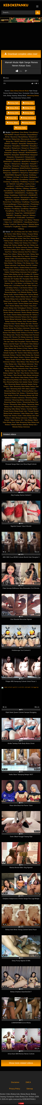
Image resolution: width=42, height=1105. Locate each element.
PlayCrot (26, 206)
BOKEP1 (7, 143)
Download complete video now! (22, 54)
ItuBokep (33, 188)
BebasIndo (7, 139)
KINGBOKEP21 (20, 193)
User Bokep (28, 220)
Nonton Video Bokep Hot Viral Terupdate (18, 346)
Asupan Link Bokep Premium (27, 236)
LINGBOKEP (32, 195)
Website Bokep (34, 224)
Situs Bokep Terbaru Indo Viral (26, 366)
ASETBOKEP (8, 134)
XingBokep (16, 226)
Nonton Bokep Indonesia (12, 312)
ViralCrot (13, 224)
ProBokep (7, 208)
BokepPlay (7, 166)
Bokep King (31, 141)
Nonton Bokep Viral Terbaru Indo (26, 326)
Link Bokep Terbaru (12, 288)
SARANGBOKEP (29, 213)
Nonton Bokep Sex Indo (24, 323)
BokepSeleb (25, 166)
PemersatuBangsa (10, 204)
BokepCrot (25, 148)
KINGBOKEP (9, 193)
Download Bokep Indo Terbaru (25, 258)
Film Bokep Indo (28, 263)
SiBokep (32, 215)
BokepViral (24, 173)
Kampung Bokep (19, 191)
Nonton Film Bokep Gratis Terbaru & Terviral (18, 332)
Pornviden (33, 206)
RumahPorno (31, 211)
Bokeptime (6, 170)
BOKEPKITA (26, 161)
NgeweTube (9, 199)
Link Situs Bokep (27, 290)
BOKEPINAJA (24, 155)
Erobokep (7, 182)
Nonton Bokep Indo (20, 294)
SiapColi (25, 215)
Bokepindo (10, 157)
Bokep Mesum (29, 122)
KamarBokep (8, 191)
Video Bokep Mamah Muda (19, 91)
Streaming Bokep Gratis (12, 391)
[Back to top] (35, 1099)
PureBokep (16, 208)
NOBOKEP (24, 199)
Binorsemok (25, 139)
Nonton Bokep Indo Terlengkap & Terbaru (18, 308)
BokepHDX (32, 150)
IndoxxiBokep (9, 188)
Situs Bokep (21, 362)
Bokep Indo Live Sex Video (24, 240)
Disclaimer (15, 1082)
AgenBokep (15, 132)
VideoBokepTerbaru (30, 222)
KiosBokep (30, 193)
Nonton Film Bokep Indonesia (22, 337)
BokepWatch (33, 173)
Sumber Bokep (32, 409)
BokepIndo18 (29, 157)
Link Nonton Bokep (26, 288)
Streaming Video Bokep (18, 404)
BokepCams (16, 148)
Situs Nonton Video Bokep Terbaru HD (24, 377)
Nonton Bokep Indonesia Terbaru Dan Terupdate (20, 317)
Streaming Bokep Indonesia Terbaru (24, 400)
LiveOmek (16, 197)
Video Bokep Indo (27, 413)
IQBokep (26, 188)
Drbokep (15, 179)
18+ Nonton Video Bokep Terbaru (15, 234)
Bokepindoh (20, 159)
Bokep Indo (29, 103)
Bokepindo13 (19, 157)
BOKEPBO (25, 146)
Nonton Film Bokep (30, 330)
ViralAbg (6, 224)
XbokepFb (8, 226)
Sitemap (29, 1089)
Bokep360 (22, 143)
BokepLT (8, 164)
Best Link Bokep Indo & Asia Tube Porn (16, 238)
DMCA (28, 1082)
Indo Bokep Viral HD (24, 265)
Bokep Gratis (8, 240)
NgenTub (34, 197)
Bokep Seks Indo (23, 254)
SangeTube (19, 213)
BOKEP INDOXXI (20, 141)
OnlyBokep (26, 202)
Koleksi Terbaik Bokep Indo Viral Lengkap (24, 270)
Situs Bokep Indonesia (25, 364)
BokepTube (7, 173)
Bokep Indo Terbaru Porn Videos (26, 243)
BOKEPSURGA (25, 168)
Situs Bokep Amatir (32, 362)
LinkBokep (7, 197)
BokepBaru (16, 146)
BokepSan (15, 166)
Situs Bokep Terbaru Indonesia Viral (16, 368)
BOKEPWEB (9, 175)
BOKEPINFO (7, 161)
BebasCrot (32, 137)
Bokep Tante (29, 108)
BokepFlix (16, 150)
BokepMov (25, 164)
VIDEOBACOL (18, 222)
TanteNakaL (30, 217)
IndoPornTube (30, 184)
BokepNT (33, 164)
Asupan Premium (20, 134)
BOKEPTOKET (33, 170)
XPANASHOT (32, 226)
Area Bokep (24, 132)
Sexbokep (17, 215)
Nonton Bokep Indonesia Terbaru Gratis (17, 319)
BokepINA (15, 155)
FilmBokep (24, 182)
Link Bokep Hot (28, 283)
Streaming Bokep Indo (29, 391)
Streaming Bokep (33, 95)
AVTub (7, 137)
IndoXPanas (19, 186)
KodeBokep (14, 195)
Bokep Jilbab (14, 108)
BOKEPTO (15, 170)
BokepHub (8, 152)
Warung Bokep (22, 224)
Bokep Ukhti (14, 113)
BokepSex (33, 166)
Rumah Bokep (20, 211)
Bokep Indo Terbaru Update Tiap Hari (16, 245)
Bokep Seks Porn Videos (21, 256)
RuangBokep (9, 211)
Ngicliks (16, 199)
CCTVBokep (8, 177)
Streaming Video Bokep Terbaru (15, 409)
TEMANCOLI (7, 220)
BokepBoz (33, 146)
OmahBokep (16, 202)
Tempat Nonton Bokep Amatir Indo (15, 411)
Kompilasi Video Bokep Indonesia (20, 281)
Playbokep (17, 206)
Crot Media (24, 177)
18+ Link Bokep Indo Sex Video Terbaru (24, 232)
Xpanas (24, 226)
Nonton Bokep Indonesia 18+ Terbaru (25, 315)
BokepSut (35, 168)
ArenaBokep (33, 132)
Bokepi (15, 152)
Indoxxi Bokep (29, 186)
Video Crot (8, 222)
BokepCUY (34, 148)
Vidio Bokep (28, 420)
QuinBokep (24, 208)
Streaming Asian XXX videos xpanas (22, 389)
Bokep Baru (35, 238)
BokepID (22, 152)
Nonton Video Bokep (31, 344)
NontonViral (7, 202)
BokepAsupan (32, 143)
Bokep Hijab (14, 103)
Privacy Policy (14, 1089)
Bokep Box (9, 141)
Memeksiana (25, 197)
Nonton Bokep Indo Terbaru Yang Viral (23, 306)
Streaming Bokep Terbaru (13, 402)
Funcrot (31, 182)
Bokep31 (15, 143)
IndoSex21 (10, 186)
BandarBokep (23, 137)
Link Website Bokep (24, 292)
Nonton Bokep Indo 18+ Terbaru (26, 297)
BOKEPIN (7, 155)
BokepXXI (18, 175)
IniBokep (19, 188)
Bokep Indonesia (28, 118)
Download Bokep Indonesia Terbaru (17, 261)
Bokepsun (15, 168)
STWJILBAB (20, 217)
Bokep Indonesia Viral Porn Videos (24, 252)
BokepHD (24, 150)
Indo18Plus (20, 184)
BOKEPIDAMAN (31, 152)
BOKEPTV (15, 173)
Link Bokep (18, 283)
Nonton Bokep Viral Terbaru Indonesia (16, 328)
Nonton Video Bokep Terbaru (14, 357)
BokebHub (34, 139)
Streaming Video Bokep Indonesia (25, 406)
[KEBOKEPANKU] (17, 5)
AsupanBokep (32, 134)
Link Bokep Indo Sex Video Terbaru (25, 285)
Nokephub (32, 199)
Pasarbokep (35, 202)
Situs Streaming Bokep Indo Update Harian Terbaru (20, 382)
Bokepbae (7, 146)
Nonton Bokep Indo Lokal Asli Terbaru (18, 299)
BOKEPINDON (30, 159)
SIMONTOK (11, 217)
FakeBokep (15, 182)
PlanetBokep (8, 206)
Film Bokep (18, 263)
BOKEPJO (16, 161)
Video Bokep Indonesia (19, 418)
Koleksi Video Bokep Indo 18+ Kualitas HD (18, 274)
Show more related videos (21, 1063)
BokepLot (34, 161)
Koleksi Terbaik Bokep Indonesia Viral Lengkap (21, 272)
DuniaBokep (24, 179)
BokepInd (33, 155)
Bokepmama (16, 164)
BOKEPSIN (7, 168)
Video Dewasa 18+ (16, 420)
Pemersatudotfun (23, 204)
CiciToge (16, 177)
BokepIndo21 (10, 159)
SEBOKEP (9, 215)
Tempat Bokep (18, 220)
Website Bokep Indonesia (21, 427)
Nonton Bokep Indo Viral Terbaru (27, 310)
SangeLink (9, 213)
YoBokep (21, 229)
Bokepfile (8, 150)
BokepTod (23, 170)
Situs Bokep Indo (11, 364)
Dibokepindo (33, 177)
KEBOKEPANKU (31, 191)
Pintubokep (34, 204)
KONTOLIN (23, 195)
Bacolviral (14, 137)
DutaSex (32, 179)
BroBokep (32, 175)
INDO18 (12, 184)
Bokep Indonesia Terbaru (24, 247)
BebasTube (16, 139)
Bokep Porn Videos (9, 254)
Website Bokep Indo (30, 424)
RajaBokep (33, 208)
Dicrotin (8, 179)
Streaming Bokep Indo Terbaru (14, 393)
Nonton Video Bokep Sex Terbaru (27, 355)
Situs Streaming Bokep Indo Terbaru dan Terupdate (20, 380)
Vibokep (36, 220)
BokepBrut (7, 148)
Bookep (25, 175)
